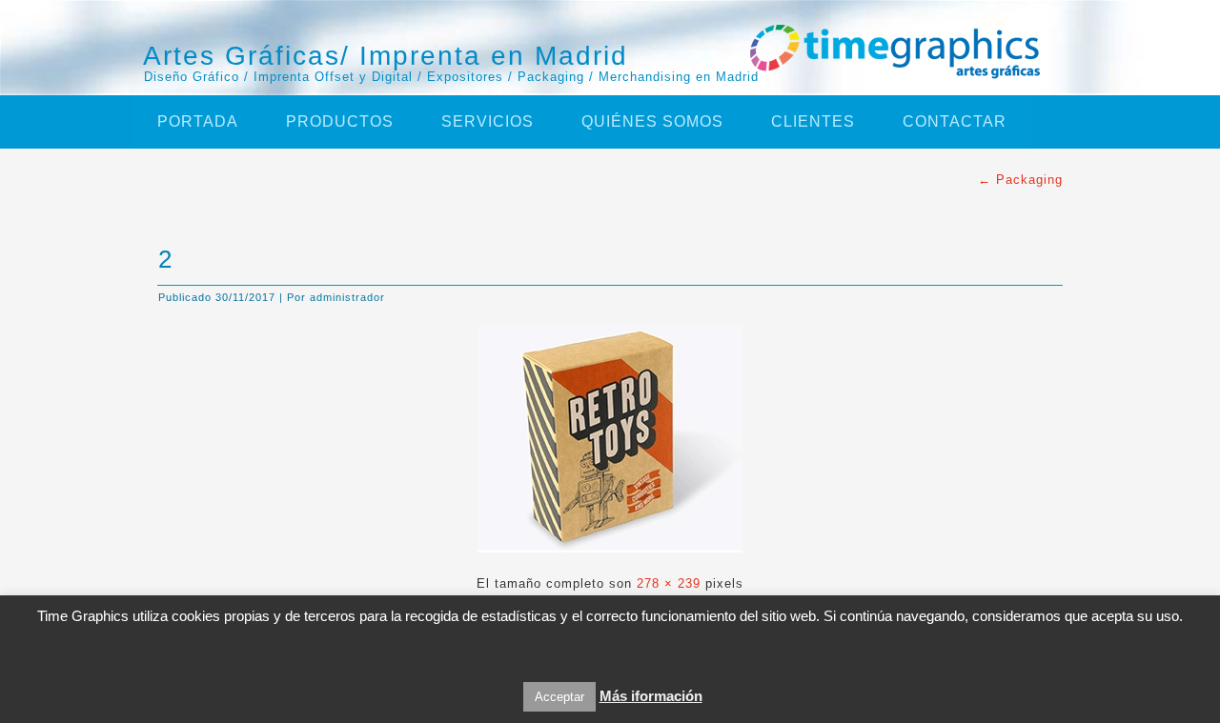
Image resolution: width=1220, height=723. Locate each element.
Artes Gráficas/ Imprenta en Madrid (385, 55)
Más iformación (651, 696)
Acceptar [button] (559, 697)
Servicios (487, 121)
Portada (197, 121)
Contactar (954, 121)
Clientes (813, 121)
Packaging (1020, 179)
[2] (610, 558)
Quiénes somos (652, 121)
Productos (340, 121)
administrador (347, 297)
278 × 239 (669, 583)
